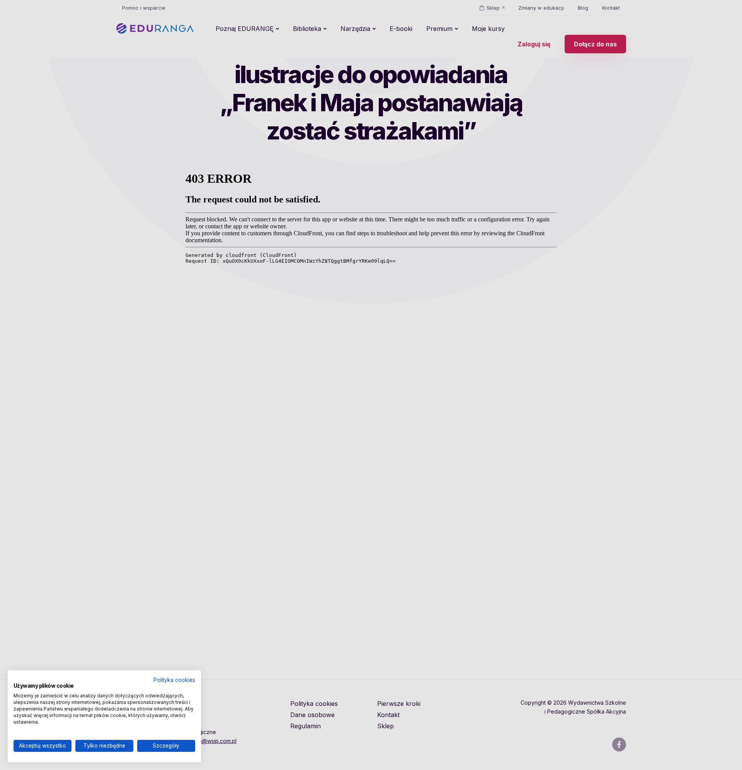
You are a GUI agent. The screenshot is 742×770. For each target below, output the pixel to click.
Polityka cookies (174, 680)
